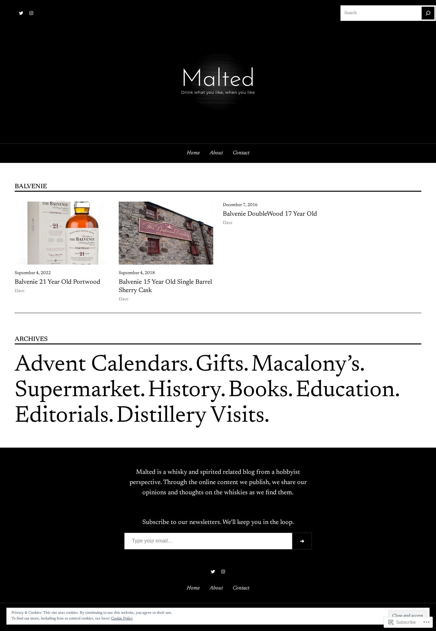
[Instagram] (31, 13)
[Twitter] (21, 13)
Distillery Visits (190, 416)
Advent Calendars (101, 365)
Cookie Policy (122, 618)
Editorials (62, 416)
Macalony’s (305, 365)
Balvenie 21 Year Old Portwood (57, 282)
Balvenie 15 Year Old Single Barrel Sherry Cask (165, 286)
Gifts (220, 365)
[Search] (428, 13)
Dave (19, 291)
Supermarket (77, 390)
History (184, 390)
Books (258, 390)
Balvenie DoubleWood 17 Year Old (270, 214)
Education (345, 390)
